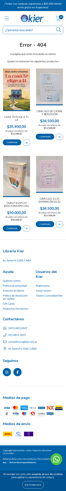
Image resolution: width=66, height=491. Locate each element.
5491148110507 (17, 328)
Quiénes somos (12, 280)
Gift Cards (9, 303)
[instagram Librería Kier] (7, 372)
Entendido (33, 484)
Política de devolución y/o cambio (15, 297)
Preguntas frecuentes (15, 308)
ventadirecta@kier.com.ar (22, 341)
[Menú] (7, 18)
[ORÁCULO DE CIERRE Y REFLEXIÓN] (59, 137)
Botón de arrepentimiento (23, 462)
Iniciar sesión (43, 290)
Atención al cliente (13, 290)
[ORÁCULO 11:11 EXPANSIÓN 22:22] (59, 224)
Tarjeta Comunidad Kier (49, 295)
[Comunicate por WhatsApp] (56, 459)
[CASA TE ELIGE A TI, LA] (26, 142)
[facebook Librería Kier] (17, 372)
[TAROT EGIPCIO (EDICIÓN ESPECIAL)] (26, 228)
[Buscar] (58, 29)
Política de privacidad (15, 285)
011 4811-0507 (17, 334)
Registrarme (43, 285)
